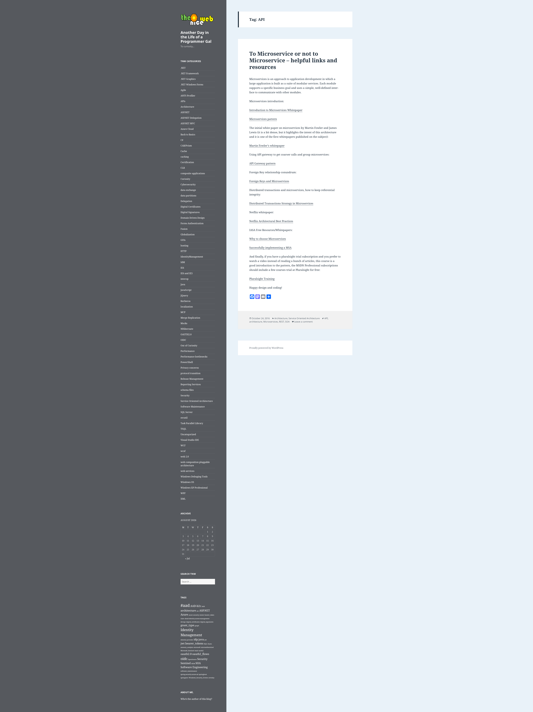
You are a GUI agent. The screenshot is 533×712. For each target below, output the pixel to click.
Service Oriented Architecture (197, 401)
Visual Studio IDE (190, 439)
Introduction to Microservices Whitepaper (275, 110)
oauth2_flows (200, 654)
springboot (203, 674)
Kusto (210, 644)
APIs (183, 101)
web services (187, 471)
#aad (185, 605)
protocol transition (190, 373)
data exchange (188, 190)
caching (185, 156)
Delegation (186, 201)
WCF (183, 445)
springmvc (184, 678)
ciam (182, 619)
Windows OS (187, 482)
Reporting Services (191, 384)
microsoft (197, 647)
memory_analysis (187, 647)
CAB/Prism (186, 145)
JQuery (184, 295)
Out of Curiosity (189, 345)
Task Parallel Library (192, 423)
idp (196, 639)
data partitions (188, 195)
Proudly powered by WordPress (266, 347)
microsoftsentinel (207, 647)
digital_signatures (206, 622)
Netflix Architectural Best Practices (271, 221)
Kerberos (185, 301)
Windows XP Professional (194, 487)
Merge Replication (190, 317)
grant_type (187, 625)
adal (203, 606)
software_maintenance (189, 671)
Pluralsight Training (262, 279)
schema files (187, 389)
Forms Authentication (192, 223)
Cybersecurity (188, 184)
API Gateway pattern (262, 163)
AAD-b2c (195, 606)
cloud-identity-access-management (197, 619)
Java (183, 284)
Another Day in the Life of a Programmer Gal (196, 37)
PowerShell (187, 362)
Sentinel (186, 663)
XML (183, 498)
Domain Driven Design (193, 217)
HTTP (184, 251)
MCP (183, 312)
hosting (184, 245)
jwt (205, 640)
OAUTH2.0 (186, 334)
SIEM (193, 664)
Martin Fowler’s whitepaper (267, 145)
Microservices (270, 321)
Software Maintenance (193, 406)
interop (184, 278)
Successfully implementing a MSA (270, 247)
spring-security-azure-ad (189, 674)
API (326, 318)
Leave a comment (303, 321)
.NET (183, 67)
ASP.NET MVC (188, 123)
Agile (183, 90)
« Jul (187, 558)
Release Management (192, 378)
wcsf (183, 451)
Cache (184, 151)
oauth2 (200, 651)
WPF (183, 493)
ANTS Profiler (188, 95)
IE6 (182, 267)
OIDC (183, 339)
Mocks (184, 323)
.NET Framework (190, 73)
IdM (183, 262)
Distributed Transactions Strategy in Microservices (281, 203)
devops (183, 622)
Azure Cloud (187, 128)
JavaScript (186, 290)
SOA (198, 663)
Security (185, 395)
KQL (205, 644)
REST (281, 321)
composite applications (193, 173)
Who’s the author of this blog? (196, 698)
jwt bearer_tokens (192, 643)
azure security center (196, 615)
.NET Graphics (188, 79)
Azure (184, 614)
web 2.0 (185, 456)
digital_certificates (193, 622)
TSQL (183, 428)
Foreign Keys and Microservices (269, 181)
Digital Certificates (190, 206)
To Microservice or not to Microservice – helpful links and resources (293, 60)
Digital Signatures (190, 212)
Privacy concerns (190, 367)
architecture (188, 610)
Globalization (188, 234)
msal (196, 651)
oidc (184, 658)
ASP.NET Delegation (191, 117)
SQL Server (187, 412)
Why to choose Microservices (267, 239)
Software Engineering (194, 667)
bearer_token (209, 615)
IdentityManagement (192, 256)
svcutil (184, 417)
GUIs (183, 240)
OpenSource (192, 659)
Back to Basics (188, 134)
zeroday (211, 678)
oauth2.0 (186, 654)
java (201, 639)
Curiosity (185, 178)
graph (197, 626)
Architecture (187, 106)
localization (187, 306)
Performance (188, 351)
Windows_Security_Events (198, 678)
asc (198, 611)
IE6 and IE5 (187, 273)
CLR (183, 167)
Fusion (184, 228)
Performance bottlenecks (194, 356)
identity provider (187, 640)
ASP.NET (185, 112)
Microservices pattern (263, 119)
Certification (187, 162)
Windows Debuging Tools (194, 476)
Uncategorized (188, 434)
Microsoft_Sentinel (187, 651)
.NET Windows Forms (192, 84)
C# (182, 140)
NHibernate (187, 328)
